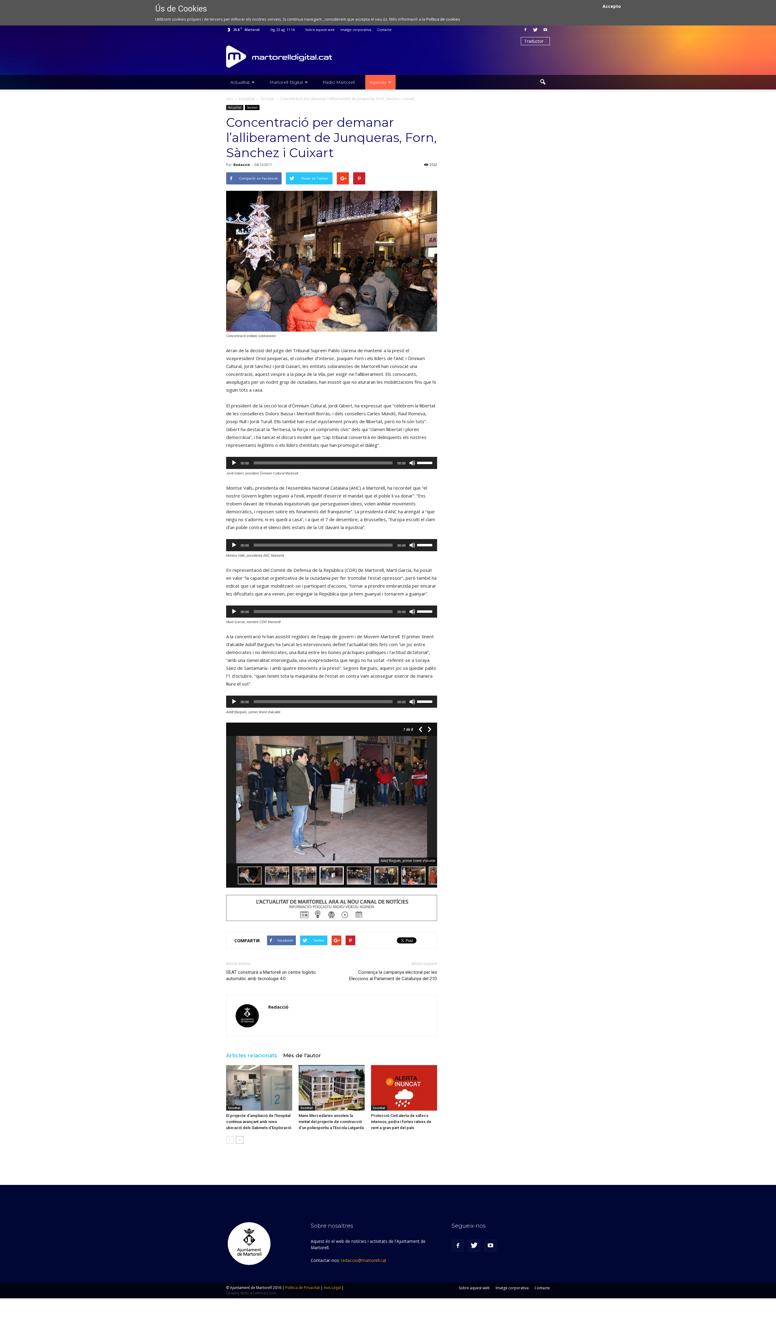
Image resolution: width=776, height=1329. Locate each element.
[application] (331, 463)
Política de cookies (443, 19)
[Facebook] (525, 29)
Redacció (241, 164)
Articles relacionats (251, 1055)
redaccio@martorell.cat (363, 1260)
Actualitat (240, 82)
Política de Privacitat (302, 1287)
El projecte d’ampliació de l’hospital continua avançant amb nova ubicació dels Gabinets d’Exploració (258, 1121)
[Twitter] (535, 29)
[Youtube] (545, 29)
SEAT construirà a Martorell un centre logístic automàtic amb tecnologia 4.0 (271, 975)
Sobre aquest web (320, 29)
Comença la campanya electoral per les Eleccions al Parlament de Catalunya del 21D (393, 975)
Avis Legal (332, 1287)
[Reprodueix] (234, 463)
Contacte (384, 29)
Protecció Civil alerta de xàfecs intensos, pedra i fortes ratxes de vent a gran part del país (401, 1121)
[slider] (425, 462)
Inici (229, 98)
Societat (252, 107)
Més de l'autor (302, 1055)
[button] (542, 82)
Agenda (378, 82)
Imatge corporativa (355, 29)
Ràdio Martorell (339, 82)
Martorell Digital (286, 82)
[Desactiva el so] (412, 463)
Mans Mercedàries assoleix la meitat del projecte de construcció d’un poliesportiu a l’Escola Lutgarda (331, 1121)
